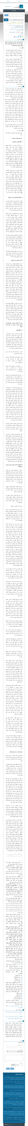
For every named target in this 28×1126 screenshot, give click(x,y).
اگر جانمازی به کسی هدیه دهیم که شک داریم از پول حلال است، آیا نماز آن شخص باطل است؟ (14, 1086)
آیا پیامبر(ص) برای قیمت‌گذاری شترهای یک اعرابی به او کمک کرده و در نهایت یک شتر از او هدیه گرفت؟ (14, 1094)
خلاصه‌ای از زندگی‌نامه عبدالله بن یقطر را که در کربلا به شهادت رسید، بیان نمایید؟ (14, 1078)
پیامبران (22, 33)
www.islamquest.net (8, 6)
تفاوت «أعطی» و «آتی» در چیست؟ (16, 1090)
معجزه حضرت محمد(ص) (19, 27)
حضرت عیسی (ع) (16, 29)
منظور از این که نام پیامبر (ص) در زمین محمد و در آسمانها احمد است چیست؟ (13, 1017)
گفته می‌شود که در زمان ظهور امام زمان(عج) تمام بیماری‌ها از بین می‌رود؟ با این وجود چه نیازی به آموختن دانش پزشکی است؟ (14, 1113)
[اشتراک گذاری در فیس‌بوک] (14, 36)
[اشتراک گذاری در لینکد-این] (20, 36)
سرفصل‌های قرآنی (12, 32)
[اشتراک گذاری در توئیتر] (16, 36)
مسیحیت (12, 27)
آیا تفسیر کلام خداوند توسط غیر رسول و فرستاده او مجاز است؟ (14, 1082)
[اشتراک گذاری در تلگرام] (18, 36)
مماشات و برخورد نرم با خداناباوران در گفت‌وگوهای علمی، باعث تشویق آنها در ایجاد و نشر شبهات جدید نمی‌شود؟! (14, 1103)
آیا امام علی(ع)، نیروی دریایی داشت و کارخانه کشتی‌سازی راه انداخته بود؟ (14, 1108)
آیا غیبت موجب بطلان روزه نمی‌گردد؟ (16, 1098)
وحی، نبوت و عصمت (12, 25)
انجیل (11, 29)
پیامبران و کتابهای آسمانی (19, 26)
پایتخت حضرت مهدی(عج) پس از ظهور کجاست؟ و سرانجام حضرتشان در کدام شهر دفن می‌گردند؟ (14, 1119)
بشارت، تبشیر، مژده (19, 30)
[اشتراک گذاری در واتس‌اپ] (22, 36)
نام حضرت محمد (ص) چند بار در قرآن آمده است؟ (13, 1012)
